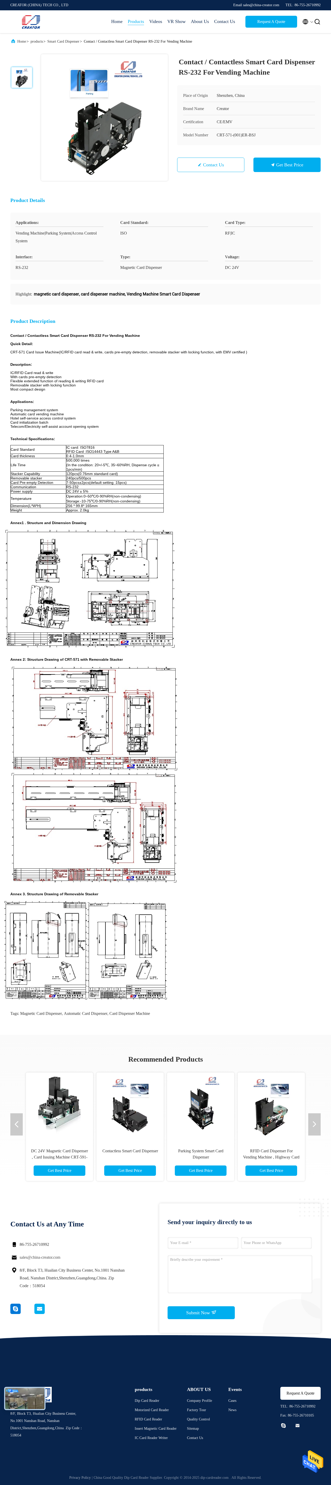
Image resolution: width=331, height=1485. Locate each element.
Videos (155, 21)
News (232, 1410)
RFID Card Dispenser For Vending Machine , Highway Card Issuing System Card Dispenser (271, 1157)
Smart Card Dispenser (63, 41)
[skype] (22, 1313)
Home (117, 21)
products (37, 41)
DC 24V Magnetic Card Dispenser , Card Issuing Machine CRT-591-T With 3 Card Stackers (59, 1157)
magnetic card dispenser (41, 1013)
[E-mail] (46, 1313)
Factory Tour (196, 1410)
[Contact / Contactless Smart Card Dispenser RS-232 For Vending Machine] (104, 117)
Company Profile (199, 1401)
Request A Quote (271, 21)
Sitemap (193, 1428)
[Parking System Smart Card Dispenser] (201, 1106)
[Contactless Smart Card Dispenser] (130, 1106)
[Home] (31, 21)
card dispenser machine (129, 1013)
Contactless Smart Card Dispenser (130, 1151)
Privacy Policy (80, 1478)
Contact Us (224, 21)
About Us (200, 21)
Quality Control (198, 1419)
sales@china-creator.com (40, 1257)
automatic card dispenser (85, 1013)
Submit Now (198, 1312)
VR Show (176, 21)
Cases (232, 1401)
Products (136, 21)
